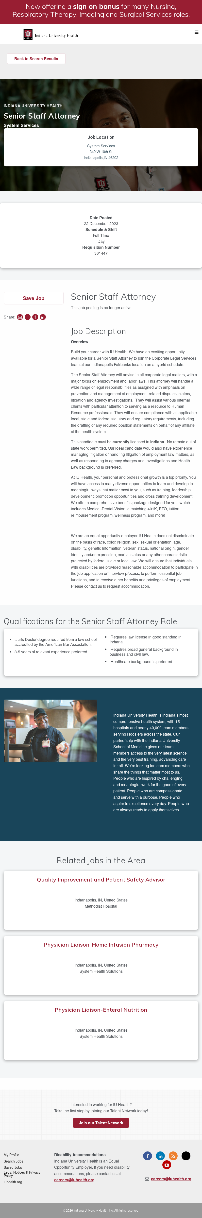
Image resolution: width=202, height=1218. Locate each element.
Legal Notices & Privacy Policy (22, 1174)
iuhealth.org (13, 1181)
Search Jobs (13, 1161)
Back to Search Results (36, 58)
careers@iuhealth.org (74, 1180)
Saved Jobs (13, 1167)
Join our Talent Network (101, 1123)
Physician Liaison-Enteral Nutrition (101, 1009)
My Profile (11, 1154)
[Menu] (196, 32)
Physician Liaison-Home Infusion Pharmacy (101, 944)
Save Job (33, 297)
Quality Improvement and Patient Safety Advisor (101, 879)
